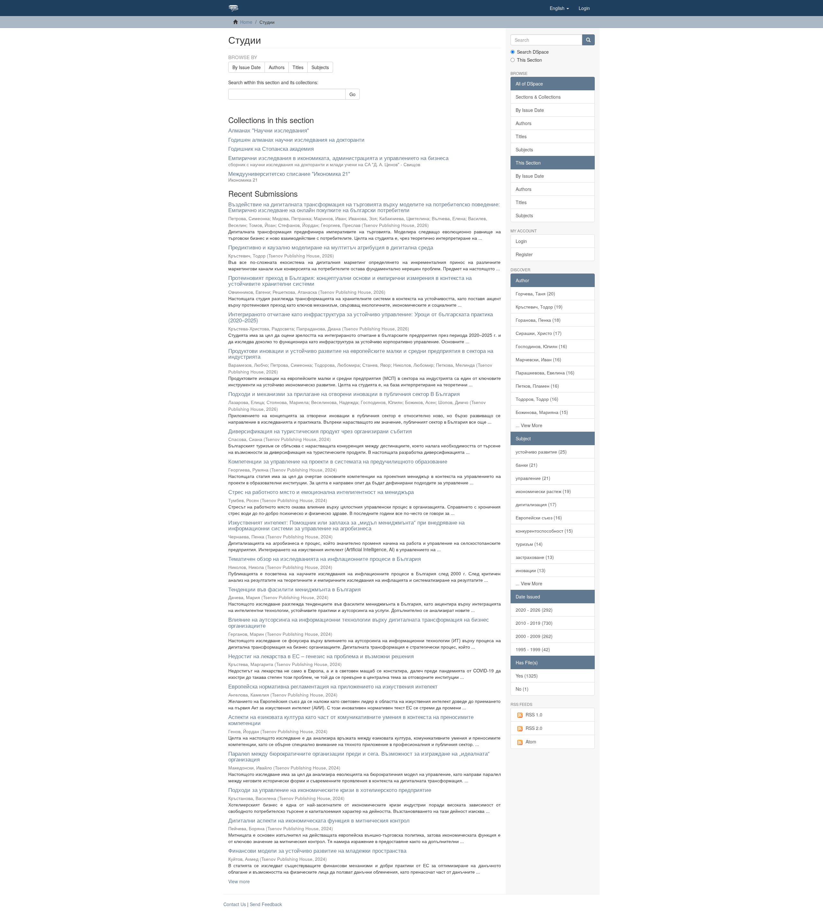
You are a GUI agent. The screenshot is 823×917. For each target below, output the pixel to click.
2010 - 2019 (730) (534, 623)
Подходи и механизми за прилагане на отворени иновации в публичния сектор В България (344, 394)
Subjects (320, 67)
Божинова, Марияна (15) (542, 412)
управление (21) (533, 478)
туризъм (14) (529, 544)
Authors (277, 67)
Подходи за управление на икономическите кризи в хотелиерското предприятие (329, 790)
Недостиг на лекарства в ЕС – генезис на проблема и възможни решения (321, 656)
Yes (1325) (527, 675)
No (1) (522, 689)
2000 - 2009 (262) (534, 636)
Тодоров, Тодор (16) (537, 399)
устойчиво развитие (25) (541, 451)
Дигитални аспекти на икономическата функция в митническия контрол (319, 820)
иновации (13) (531, 570)
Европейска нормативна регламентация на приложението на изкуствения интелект (333, 686)
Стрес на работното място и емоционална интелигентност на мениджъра (321, 492)
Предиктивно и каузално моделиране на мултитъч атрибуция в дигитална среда (330, 247)
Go (352, 94)
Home (246, 22)
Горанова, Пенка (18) (538, 320)
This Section (529, 60)
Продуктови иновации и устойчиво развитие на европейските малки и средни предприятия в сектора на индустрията (360, 353)
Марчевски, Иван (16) (538, 359)
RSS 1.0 (534, 714)
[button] (559, 8)
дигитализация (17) (536, 504)
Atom (531, 741)
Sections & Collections (538, 97)
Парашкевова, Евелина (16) (545, 372)
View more (239, 881)
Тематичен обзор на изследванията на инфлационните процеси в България (324, 558)
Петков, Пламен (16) (537, 385)
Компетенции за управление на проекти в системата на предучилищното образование (337, 461)
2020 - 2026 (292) (534, 610)
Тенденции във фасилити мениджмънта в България (294, 589)
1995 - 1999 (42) (533, 649)
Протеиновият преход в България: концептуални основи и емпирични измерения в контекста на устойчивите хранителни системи (350, 281)
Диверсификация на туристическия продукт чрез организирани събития (320, 431)
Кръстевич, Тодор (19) (539, 306)
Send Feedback (266, 904)
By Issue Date (246, 67)
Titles (298, 67)
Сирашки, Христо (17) (539, 333)
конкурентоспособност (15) (544, 530)
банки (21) (527, 465)
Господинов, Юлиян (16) (541, 346)
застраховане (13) (535, 557)
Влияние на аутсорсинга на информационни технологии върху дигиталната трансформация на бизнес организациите (358, 622)
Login (521, 241)
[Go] (588, 39)
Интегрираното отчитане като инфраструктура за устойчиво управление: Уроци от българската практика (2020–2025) (360, 317)
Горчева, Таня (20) (535, 293)
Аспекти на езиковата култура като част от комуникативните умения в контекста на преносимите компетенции (351, 720)
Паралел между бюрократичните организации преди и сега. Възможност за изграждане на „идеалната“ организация (359, 756)
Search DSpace (533, 52)
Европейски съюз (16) (539, 517)
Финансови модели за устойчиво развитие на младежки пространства (317, 850)
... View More (529, 425)
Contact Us (234, 904)
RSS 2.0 (534, 728)
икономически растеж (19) (543, 491)
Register (524, 254)
